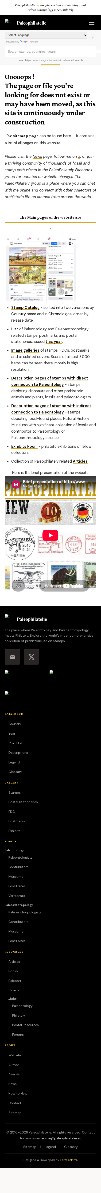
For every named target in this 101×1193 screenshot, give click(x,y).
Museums (15, 876)
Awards (14, 1074)
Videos (13, 990)
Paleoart (14, 981)
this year (54, 341)
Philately (18, 1015)
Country (18, 313)
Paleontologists (20, 857)
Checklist (15, 743)
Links (12, 998)
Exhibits (14, 831)
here (67, 135)
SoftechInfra (69, 1160)
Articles (14, 961)
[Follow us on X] (31, 657)
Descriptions (18, 752)
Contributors (18, 867)
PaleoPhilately (61, 169)
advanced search (73, 60)
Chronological (60, 313)
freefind (57, 60)
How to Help (17, 1093)
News (37, 156)
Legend (14, 762)
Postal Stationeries (23, 802)
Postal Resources (25, 1025)
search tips (25, 60)
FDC (11, 812)
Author (13, 1065)
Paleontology (14, 850)
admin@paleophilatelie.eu (61, 1138)
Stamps (14, 792)
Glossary (15, 772)
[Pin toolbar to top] (92, 37)
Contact (14, 1103)
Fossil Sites (17, 886)
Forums (18, 1034)
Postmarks (16, 821)
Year (11, 733)
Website (14, 1055)
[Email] (12, 657)
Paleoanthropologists (25, 912)
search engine (41, 60)
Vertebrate (16, 896)
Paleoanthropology (19, 905)
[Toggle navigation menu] (91, 22)
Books (13, 971)
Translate (33, 41)
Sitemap (15, 1113)
